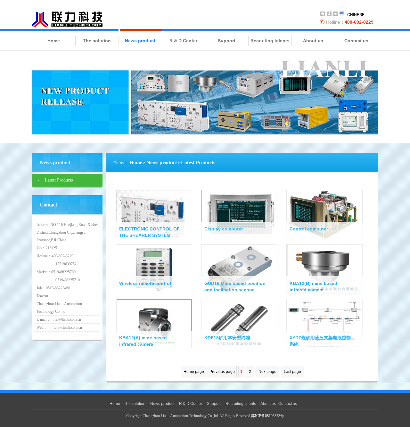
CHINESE (356, 14)
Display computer (223, 228)
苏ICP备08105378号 (267, 416)
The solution (97, 40)
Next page (267, 371)
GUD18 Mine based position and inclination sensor (235, 286)
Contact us (356, 40)
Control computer (309, 228)
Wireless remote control (145, 283)
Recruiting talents (270, 40)
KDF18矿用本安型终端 (227, 337)
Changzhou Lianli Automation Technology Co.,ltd (67, 19)
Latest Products (198, 162)
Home (53, 40)
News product (140, 40)
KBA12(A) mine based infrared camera (143, 341)
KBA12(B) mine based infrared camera (313, 286)
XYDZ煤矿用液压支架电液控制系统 (320, 341)
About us (313, 40)
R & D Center (183, 40)
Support (226, 40)
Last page (292, 371)
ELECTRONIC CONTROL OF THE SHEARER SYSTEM (149, 232)
